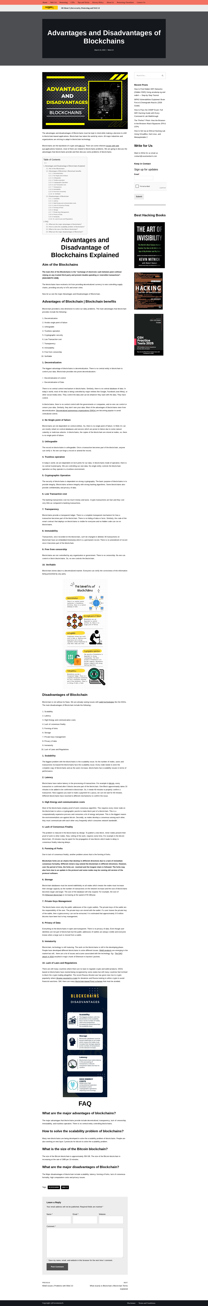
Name (50, 1214)
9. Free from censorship (59, 191)
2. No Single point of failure (60, 175)
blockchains (54, 1187)
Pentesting (64, 2)
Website (102, 1214)
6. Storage (55, 210)
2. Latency (55, 201)
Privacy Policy (98, 2)
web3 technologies (106, 702)
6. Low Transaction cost (59, 185)
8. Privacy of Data (57, 214)
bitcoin (111, 783)
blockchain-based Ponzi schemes (88, 981)
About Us (110, 2)
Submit (139, 197)
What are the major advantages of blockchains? (65, 224)
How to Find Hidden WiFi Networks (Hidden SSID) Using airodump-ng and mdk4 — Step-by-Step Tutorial (149, 92)
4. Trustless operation (58, 180)
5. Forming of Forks (57, 207)
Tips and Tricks (83, 2)
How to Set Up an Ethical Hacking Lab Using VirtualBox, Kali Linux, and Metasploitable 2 (149, 134)
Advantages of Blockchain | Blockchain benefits (65, 171)
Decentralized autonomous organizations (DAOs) (76, 411)
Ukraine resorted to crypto (66, 978)
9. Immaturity (55, 217)
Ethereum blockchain (53, 895)
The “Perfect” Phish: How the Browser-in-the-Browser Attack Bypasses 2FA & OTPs (150, 123)
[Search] (163, 75)
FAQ (46, 221)
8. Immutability (56, 189)
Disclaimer (131, 1303)
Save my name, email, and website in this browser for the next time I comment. (81, 1260)
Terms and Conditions (147, 1303)
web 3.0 (81, 146)
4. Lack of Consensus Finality (60, 205)
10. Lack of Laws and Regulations (63, 219)
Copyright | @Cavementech (52, 1303)
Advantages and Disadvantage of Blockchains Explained (65, 166)
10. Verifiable (56, 194)
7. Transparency (56, 187)
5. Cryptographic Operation (60, 182)
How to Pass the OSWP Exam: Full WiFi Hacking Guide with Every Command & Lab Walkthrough (148, 113)
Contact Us (141, 2)
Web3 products (105, 950)
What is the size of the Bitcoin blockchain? (63, 229)
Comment (51, 1226)
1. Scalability (55, 198)
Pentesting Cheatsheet (125, 2)
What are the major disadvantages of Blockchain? (66, 232)
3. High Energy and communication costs (64, 203)
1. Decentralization (57, 173)
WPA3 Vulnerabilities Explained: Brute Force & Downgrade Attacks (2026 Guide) (149, 103)
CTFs (73, 2)
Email (76, 1214)
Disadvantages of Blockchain (59, 196)
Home (45, 2)
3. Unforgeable (56, 178)
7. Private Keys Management (60, 212)
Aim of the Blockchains (56, 168)
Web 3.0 (53, 2)
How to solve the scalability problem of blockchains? (66, 227)
